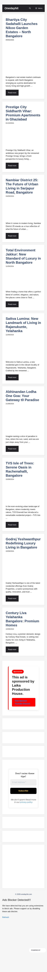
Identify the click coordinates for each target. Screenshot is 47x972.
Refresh (5, 917)
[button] (30, 8)
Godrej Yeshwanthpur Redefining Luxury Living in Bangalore (23, 543)
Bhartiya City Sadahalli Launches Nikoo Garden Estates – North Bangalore (22, 28)
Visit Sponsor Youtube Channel (22, 702)
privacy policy (26, 802)
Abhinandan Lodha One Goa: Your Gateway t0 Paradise (22, 396)
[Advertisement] (23, 867)
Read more (12, 93)
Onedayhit (11, 8)
